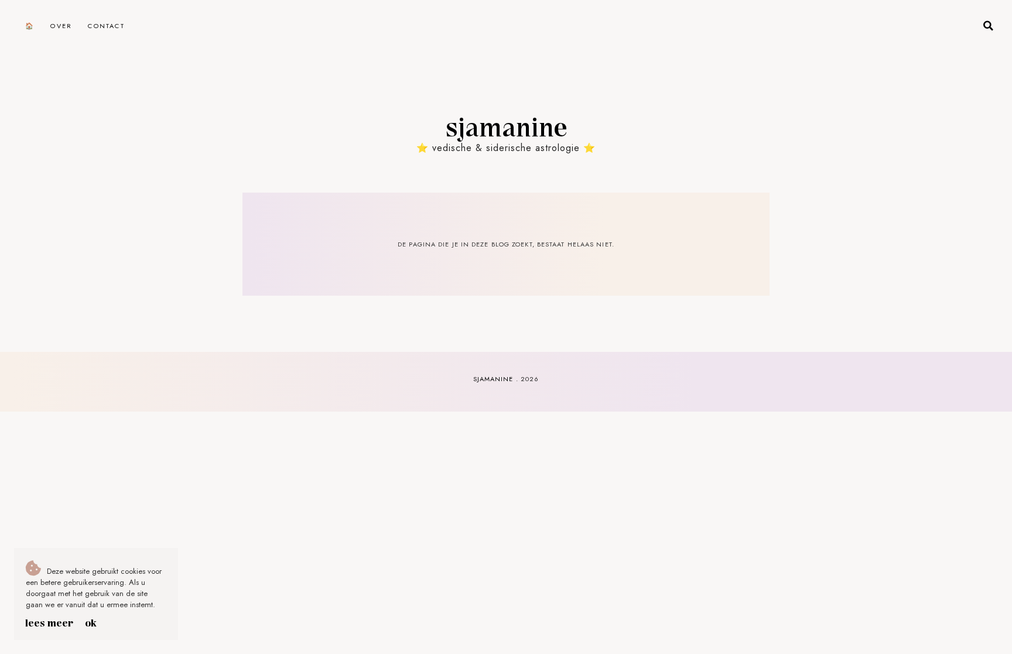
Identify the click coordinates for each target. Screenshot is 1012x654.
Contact (106, 25)
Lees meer (49, 622)
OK (91, 622)
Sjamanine (506, 126)
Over (61, 25)
